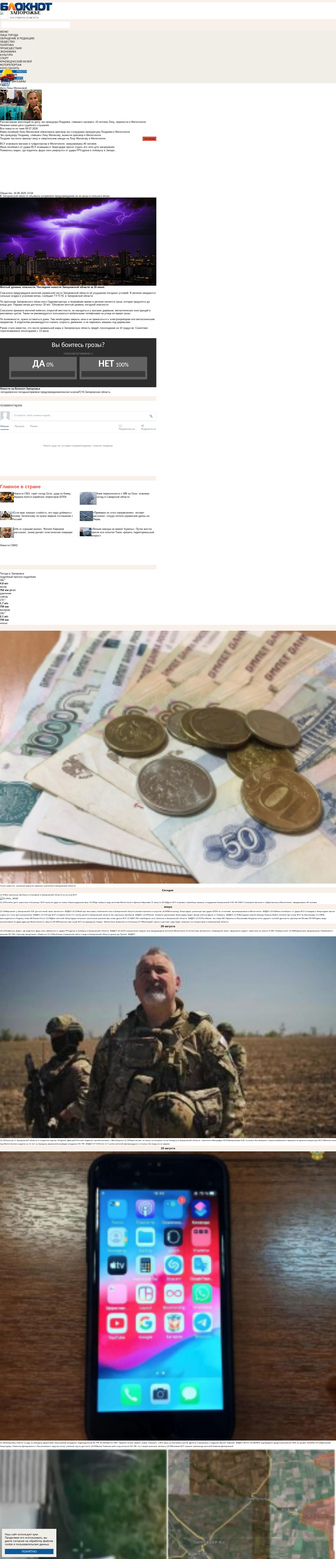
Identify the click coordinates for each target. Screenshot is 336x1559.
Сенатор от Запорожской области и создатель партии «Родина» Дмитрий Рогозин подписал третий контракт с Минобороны (64, 1140)
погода (5, 392)
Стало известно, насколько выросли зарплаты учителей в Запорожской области (38, 886)
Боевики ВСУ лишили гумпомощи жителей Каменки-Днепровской (202, 1446)
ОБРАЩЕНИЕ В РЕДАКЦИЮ (17, 38)
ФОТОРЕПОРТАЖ (11, 64)
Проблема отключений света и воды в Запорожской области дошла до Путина (90, 934)
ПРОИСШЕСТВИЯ (11, 48)
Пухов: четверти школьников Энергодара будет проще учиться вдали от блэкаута (186, 915)
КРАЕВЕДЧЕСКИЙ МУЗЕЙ (16, 61)
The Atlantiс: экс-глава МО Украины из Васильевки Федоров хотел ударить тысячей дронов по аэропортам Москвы (255, 918)
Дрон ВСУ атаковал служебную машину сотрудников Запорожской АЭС (201, 902)
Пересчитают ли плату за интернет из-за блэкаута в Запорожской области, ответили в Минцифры (175, 1140)
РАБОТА (22, 71)
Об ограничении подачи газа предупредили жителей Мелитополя (154, 931)
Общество (6, 193)
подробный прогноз (11, 576)
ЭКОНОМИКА (8, 51)
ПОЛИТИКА (7, 45)
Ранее (34, 426)
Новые (4, 426)
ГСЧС (82, 392)
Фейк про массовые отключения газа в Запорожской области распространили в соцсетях (120, 911)
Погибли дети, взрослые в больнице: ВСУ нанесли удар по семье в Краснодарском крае (47, 902)
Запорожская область (97, 392)
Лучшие (19, 426)
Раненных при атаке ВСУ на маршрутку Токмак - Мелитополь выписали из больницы (98, 922)
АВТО (20, 78)
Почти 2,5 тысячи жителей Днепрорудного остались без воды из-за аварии (134, 1144)
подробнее (29, 576)
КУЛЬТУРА (6, 55)
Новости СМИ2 (9, 545)
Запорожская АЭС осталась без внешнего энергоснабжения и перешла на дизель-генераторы (273, 1140)
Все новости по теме (12, 128)
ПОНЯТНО (29, 1551)
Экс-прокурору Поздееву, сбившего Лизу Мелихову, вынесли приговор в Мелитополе (50, 135)
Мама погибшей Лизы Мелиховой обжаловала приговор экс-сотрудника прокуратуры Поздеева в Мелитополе (65, 131)
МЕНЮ (4, 31)
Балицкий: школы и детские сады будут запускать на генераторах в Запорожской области (186, 922)
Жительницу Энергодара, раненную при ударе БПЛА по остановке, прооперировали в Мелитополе (214, 911)
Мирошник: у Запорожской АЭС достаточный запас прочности (34, 911)
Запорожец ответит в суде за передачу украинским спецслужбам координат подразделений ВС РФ (52, 1443)
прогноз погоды (18, 392)
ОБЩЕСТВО (7, 41)
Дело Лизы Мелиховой (13, 88)
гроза (75, 392)
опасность (66, 392)
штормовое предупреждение (43, 392)
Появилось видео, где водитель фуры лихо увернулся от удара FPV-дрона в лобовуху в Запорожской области (57, 931)
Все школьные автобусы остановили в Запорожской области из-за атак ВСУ (41, 895)
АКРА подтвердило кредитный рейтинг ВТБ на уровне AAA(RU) (285, 1443)
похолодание (107, 328)
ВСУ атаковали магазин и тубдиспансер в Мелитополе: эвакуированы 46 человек (278, 902)
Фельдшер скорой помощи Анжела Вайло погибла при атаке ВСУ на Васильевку (277, 915)
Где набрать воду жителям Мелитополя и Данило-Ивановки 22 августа (127, 902)
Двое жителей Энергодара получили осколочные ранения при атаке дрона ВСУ (89, 918)
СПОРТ (4, 58)
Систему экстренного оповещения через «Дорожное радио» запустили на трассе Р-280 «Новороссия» (239, 931)
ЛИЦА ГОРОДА (9, 35)
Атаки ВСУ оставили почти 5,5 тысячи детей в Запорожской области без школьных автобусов (90, 915)
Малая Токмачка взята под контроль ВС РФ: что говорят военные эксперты (131, 1446)
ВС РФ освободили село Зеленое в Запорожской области (159, 918)
